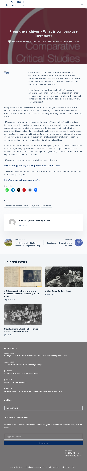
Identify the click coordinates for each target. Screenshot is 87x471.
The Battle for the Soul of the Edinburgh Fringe (23, 365)
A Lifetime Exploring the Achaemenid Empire (22, 373)
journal (35, 206)
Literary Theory (73, 41)
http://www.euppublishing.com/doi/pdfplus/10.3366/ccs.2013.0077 (32, 166)
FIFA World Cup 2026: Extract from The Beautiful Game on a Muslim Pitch (33, 391)
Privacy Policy (71, 467)
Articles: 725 (22, 225)
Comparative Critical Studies (17, 206)
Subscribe (43, 443)
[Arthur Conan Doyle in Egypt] (64, 277)
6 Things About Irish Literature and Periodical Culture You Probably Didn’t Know (21, 294)
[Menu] (82, 4)
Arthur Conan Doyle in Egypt (58, 291)
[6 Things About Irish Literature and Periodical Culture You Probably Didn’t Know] (23, 277)
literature (46, 206)
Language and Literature (57, 41)
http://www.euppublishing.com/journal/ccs (22, 180)
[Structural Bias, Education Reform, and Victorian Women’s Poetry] (23, 314)
